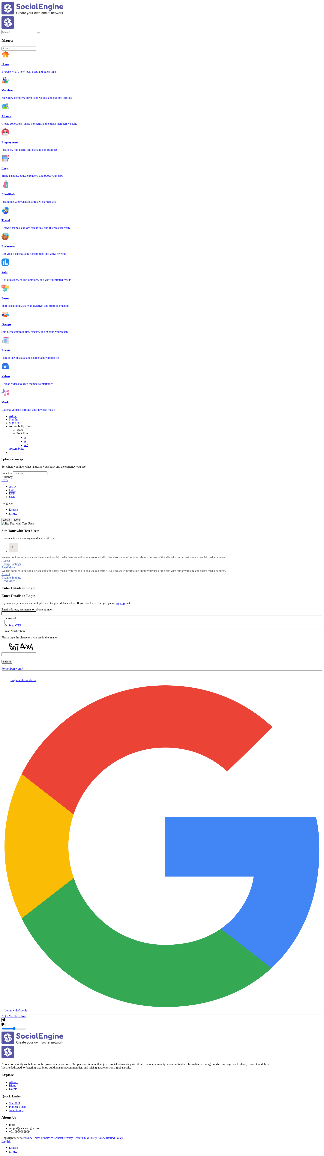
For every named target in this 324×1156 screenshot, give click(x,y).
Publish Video (17, 1106)
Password (10, 618)
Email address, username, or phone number (27, 609)
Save (17, 519)
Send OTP (14, 625)
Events (13, 1088)
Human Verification (13, 631)
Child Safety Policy (93, 1137)
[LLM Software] (13, 547)
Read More (8, 567)
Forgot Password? (12, 668)
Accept (6, 560)
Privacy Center (72, 1137)
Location (7, 473)
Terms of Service (43, 1137)
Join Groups (16, 1110)
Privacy (27, 1137)
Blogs (12, 1085)
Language (7, 503)
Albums (13, 1082)
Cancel (6, 519)
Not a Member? (14, 1016)
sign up (120, 603)
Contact (58, 1137)
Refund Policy (114, 1137)
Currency (7, 477)
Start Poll (14, 1103)
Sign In (7, 661)
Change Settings (11, 564)
